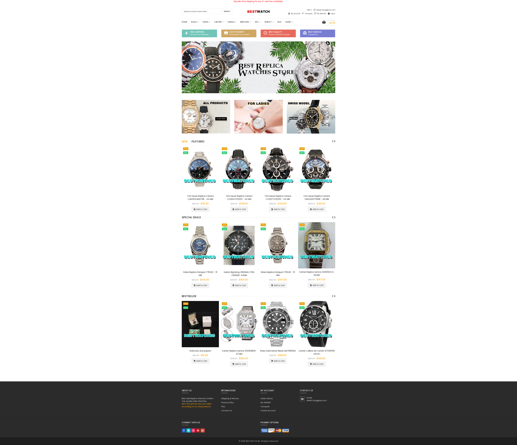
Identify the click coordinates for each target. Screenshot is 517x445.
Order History (267, 398)
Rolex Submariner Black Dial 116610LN (278, 350)
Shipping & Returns (230, 398)
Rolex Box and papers (200, 350)
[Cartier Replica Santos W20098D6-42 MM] (239, 324)
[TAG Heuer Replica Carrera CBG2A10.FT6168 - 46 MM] (316, 169)
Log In (333, 14)
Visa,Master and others (239, 34)
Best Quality (275, 32)
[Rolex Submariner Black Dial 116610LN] (277, 324)
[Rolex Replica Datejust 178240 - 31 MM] (200, 245)
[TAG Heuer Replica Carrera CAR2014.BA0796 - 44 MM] (200, 169)
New (185, 141)
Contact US (313, 34)
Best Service (315, 32)
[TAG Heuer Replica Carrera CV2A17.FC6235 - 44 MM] (277, 169)
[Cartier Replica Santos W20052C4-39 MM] (316, 245)
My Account (295, 14)
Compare (308, 14)
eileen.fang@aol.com (324, 10)
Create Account (268, 410)
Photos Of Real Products (279, 34)
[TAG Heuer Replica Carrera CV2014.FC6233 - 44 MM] (239, 169)
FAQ (223, 406)
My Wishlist (321, 14)
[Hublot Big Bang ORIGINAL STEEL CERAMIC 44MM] (239, 245)
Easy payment (236, 32)
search (227, 11)
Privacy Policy (227, 402)
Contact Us (226, 410)
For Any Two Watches (199, 34)
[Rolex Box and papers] (200, 324)
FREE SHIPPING (197, 32)
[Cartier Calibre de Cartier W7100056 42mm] (316, 324)
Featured (198, 141)
